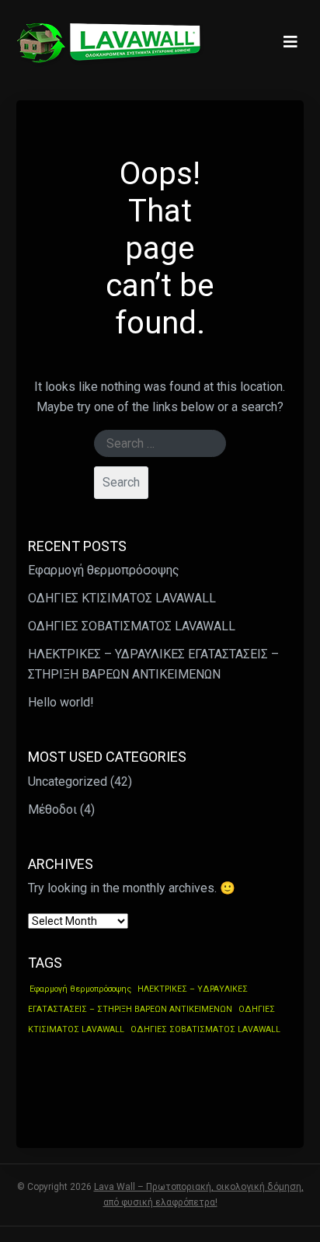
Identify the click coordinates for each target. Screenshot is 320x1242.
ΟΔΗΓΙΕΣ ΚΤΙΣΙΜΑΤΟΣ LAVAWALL (122, 598)
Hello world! (61, 702)
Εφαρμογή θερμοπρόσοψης (103, 570)
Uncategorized (67, 780)
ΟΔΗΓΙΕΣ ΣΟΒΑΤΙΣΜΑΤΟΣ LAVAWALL (131, 626)
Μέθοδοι (52, 808)
